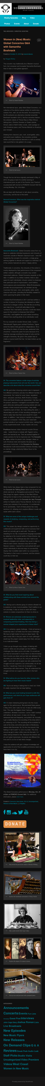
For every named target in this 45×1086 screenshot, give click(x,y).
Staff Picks (10, 1055)
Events (17, 23)
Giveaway (6, 1019)
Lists (36, 1022)
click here (20, 797)
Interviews (19, 801)
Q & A (26, 801)
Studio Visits (25, 1055)
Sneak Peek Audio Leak (27, 1051)
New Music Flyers (13, 1035)
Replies (22, 803)
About (26, 23)
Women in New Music (10, 803)
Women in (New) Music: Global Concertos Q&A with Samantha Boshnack (17, 45)
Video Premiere (30, 1059)
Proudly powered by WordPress (22, 1081)
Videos (7, 1064)
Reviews (10, 1050)
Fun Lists (32, 1013)
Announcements (16, 1007)
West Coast (20, 1064)
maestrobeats (28, 54)
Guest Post (15, 1018)
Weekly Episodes (11, 17)
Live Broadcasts (12, 1026)
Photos (7, 23)
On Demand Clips (17, 1045)
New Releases (14, 1039)
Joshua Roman (25, 1022)
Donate (36, 23)
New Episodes (14, 1030)
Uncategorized (33, 801)
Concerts (13, 801)
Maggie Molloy (10, 59)
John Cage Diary (10, 1022)
